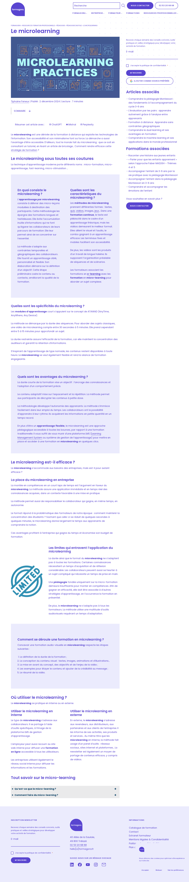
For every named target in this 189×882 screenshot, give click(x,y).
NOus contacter (140, 5)
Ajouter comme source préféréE (151, 81)
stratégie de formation (24, 150)
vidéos (80, 210)
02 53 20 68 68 (166, 5)
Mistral (71, 124)
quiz (72, 210)
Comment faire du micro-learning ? (36, 795)
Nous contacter (139, 206)
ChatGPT (55, 124)
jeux (96, 210)
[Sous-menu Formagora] (86, 13)
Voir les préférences (176, 870)
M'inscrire (136, 73)
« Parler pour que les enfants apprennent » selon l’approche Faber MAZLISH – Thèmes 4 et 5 (152, 163)
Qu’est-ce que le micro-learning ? (35, 788)
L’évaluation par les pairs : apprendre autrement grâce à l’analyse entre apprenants (149, 114)
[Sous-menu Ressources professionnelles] (177, 13)
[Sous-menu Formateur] (121, 13)
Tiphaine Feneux (20, 101)
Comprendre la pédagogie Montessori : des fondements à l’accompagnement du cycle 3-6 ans (152, 102)
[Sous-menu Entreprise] (103, 13)
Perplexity (87, 124)
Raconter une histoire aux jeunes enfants (151, 155)
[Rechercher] (123, 5)
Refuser (159, 870)
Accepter (145, 870)
